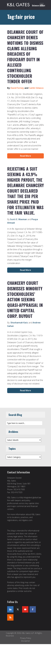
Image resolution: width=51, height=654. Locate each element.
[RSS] (10, 617)
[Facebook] (33, 609)
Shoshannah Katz (19, 322)
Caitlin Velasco (36, 87)
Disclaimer (25, 641)
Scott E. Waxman (18, 219)
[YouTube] (25, 609)
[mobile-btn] (42, 5)
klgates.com (27, 520)
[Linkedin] (10, 609)
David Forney (17, 87)
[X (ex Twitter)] (18, 609)
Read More (25, 155)
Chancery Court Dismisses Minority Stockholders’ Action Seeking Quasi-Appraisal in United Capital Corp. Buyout (25, 299)
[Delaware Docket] (26, 4)
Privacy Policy (25, 638)
